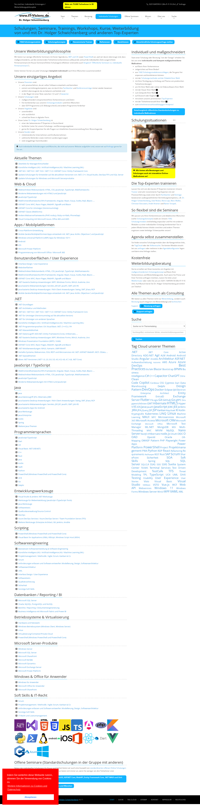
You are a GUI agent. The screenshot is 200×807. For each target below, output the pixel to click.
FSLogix (154, 400)
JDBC (170, 406)
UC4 (20, 478)
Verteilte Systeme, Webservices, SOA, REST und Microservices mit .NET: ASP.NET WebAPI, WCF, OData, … (63, 352)
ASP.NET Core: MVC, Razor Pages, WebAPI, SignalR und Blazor (44, 204)
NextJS (144, 433)
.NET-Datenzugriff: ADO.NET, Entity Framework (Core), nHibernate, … (48, 333)
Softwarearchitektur (27, 567)
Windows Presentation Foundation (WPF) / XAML (39, 341)
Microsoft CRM (165, 420)
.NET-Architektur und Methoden (32, 308)
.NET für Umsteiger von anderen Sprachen (36, 319)
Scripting (21, 527)
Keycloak (170, 410)
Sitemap (143, 800)
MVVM (158, 430)
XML (181, 491)
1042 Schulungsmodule (30, 42)
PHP (162, 440)
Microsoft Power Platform (29, 248)
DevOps (21, 515)
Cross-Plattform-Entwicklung (30, 230)
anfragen (141, 248)
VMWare (146, 485)
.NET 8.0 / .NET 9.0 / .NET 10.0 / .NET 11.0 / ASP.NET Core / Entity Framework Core (53, 171)
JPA (139, 410)
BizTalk (149, 369)
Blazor (158, 369)
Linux (20, 630)
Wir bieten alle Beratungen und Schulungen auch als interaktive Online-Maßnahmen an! (150, 173)
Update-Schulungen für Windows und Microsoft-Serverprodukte (46, 178)
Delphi (21, 485)
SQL (167, 461)
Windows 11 (163, 488)
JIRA (134, 410)
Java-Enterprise (24, 415)
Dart (20, 441)
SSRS (164, 464)
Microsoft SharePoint (27, 656)
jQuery (144, 410)
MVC (149, 430)
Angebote (28, 108)
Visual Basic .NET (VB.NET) (29, 448)
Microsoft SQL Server (27, 600)
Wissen (148, 16)
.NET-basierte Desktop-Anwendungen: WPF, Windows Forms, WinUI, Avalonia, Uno (54, 282)
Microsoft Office (154, 424)
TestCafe (157, 471)
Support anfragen (144, 311)
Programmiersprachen (32, 431)
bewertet (65, 94)
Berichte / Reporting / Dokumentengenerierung (38, 607)
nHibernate (153, 433)
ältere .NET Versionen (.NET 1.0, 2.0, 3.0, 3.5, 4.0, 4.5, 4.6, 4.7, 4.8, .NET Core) (50, 359)
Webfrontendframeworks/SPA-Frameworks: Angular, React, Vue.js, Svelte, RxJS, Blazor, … (56, 200)
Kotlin (20, 419)
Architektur (166, 359)
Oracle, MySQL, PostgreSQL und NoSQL (35, 604)
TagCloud (138, 245)
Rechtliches (180, 800)
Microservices (166, 417)
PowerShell (88, 57)
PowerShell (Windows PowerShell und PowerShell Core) (42, 474)
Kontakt (154, 800)
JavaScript (160, 407)
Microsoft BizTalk (25, 660)
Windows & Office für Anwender (40, 676)
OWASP (145, 440)
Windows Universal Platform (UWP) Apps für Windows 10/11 (44, 237)
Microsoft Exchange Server (29, 667)
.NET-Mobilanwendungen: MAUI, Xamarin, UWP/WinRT (42, 348)
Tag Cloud (131, 800)
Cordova (154, 382)
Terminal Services (160, 467)
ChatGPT (174, 376)
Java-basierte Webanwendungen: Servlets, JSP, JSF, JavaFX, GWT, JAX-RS (48, 285)
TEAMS (144, 467)
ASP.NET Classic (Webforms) (30, 211)
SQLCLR (145, 464)
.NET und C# (73, 57)
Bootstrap (167, 369)
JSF (150, 410)
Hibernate (159, 403)
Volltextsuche (155, 245)
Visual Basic (163, 481)
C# (19, 445)
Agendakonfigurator (171, 248)
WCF (174, 484)
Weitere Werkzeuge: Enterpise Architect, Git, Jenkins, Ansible (44, 522)
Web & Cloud (25, 184)
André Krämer (154, 203)
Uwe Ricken (156, 200)
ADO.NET (148, 355)
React (166, 450)
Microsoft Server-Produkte (35, 643)
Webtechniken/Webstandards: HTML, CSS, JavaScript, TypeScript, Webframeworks (53, 189)
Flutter (145, 399)
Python (21, 470)
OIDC (180, 433)
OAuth (173, 433)
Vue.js (165, 484)
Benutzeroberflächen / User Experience (46, 258)
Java (17, 387)
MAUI (145, 417)
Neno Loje (166, 200)
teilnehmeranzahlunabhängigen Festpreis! (156, 104)
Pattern (155, 440)
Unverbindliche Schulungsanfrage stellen (154, 42)
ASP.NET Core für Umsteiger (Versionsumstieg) (38, 208)
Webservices (145, 488)
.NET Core (158, 352)
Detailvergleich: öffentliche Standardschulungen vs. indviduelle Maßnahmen (156, 111)
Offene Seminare (132, 16)
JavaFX (150, 406)
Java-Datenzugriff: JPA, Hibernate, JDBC (35, 397)
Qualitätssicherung (26, 581)
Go (19, 481)
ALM (163, 355)
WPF (167, 491)
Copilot (144, 382)
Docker (159, 389)
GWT (150, 403)
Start (63, 16)
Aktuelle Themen (28, 157)
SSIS (159, 464)
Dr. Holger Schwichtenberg (40, 120)
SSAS (152, 464)
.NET (18, 298)
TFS (171, 471)
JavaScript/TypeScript (27, 197)
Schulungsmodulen (54, 102)
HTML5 (172, 403)
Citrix (182, 376)
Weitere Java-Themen (27, 426)
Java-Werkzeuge (25, 411)
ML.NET (149, 427)
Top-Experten (167, 98)
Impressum (166, 800)
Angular (144, 358)
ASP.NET (180, 358)
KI (177, 410)
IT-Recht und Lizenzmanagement (32, 715)
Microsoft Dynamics (27, 663)
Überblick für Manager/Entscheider (33, 163)
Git (160, 400)
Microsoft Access (145, 420)
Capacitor (160, 376)
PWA (144, 450)
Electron (181, 389)
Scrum (21, 559)
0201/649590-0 (155, 4)
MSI (174, 427)
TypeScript (157, 474)
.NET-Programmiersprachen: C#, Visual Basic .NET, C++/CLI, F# (45, 326)
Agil (157, 355)
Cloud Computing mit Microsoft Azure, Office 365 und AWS (43, 219)
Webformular (136, 280)
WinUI (160, 491)
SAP (167, 454)
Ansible (154, 358)
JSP (155, 410)
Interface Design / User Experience (33, 264)
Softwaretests (24, 507)
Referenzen (105, 42)
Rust (20, 456)
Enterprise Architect (155, 393)
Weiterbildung (167, 299)
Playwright (172, 440)
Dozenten (28, 82)
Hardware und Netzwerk (29, 623)
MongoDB (162, 427)
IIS (134, 406)
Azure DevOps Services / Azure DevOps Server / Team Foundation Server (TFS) (52, 518)
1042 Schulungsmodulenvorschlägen (154, 72)
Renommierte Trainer (82, 42)
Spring (21, 422)
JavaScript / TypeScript (32, 365)
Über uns (161, 16)
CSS (162, 382)
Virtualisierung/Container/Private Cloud (35, 633)
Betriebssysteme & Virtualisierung (41, 617)
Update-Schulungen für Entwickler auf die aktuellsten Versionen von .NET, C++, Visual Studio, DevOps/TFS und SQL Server (70, 174)
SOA (169, 457)
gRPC (178, 400)
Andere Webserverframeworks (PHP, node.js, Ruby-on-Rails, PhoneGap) (49, 215)
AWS (164, 362)
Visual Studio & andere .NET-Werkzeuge (35, 496)
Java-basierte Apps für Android (31, 408)
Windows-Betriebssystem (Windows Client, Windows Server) (44, 626)
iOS (19, 245)
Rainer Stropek (170, 203)
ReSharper (149, 454)
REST (156, 454)
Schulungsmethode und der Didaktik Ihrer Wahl (160, 78)
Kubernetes (151, 413)
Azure (172, 362)
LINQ (162, 414)
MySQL (170, 430)
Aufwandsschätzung (141, 362)
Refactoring (176, 450)
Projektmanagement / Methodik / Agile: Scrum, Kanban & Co (44, 556)
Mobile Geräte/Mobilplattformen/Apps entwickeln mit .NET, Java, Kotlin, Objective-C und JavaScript (61, 234)
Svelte (172, 464)
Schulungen (29, 97)
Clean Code (135, 380)
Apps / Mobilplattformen (34, 224)
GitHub (167, 400)
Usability (148, 478)
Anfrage (182, 4)
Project (164, 447)
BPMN (178, 369)
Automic (157, 362)
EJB (174, 389)
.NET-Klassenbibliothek (28, 330)
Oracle (168, 437)
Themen (74, 16)
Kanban (161, 410)
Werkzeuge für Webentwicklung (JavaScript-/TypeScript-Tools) (45, 500)
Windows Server (25, 649)
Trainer (134, 192)
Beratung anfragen (152, 306)
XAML (174, 491)
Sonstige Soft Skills (26, 589)
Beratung (88, 16)
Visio (146, 481)
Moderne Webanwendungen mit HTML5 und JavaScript (42, 193)
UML (20, 570)
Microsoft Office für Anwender (31, 686)
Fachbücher (68, 88)
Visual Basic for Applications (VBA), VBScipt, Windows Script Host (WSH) (49, 537)
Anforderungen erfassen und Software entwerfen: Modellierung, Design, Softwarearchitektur (58, 563)
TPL (145, 474)
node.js (165, 433)
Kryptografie (137, 413)
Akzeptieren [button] (30, 797)
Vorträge (178, 195)
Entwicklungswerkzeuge (33, 490)
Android (21, 241)
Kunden (27, 132)
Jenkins (182, 406)
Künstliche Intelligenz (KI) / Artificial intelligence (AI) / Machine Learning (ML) (51, 167)
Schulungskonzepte (56, 42)
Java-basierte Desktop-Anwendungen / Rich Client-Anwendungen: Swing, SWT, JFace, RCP (56, 289)
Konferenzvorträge (84, 88)
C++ (20, 452)
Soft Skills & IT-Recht (30, 695)
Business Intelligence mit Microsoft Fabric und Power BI (42, 611)
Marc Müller (176, 200)
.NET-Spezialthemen (27, 355)
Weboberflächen (25, 267)
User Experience (167, 478)
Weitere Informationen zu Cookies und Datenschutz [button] (27, 788)
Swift (20, 467)
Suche (174, 16)
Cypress (169, 382)
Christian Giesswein (139, 203)
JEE (175, 406)
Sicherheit (22, 585)
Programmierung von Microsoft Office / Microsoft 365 (41, 252)
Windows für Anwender (28, 682)
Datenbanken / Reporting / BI (38, 594)
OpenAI (151, 437)
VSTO (156, 484)
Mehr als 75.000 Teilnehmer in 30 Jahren (79, 5)
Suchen (139, 339)
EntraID (160, 396)
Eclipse (168, 389)
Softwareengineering (31, 543)
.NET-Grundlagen (25, 304)
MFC (154, 417)
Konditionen (123, 42)
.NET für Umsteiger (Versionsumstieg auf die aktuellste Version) (45, 315)
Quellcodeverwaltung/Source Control (34, 511)
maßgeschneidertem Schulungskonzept (147, 272)
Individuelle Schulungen (108, 16)
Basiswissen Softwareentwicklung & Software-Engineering (43, 548)
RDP (160, 450)
